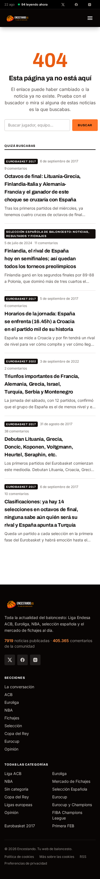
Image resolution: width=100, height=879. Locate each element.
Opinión (11, 749)
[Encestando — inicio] (17, 18)
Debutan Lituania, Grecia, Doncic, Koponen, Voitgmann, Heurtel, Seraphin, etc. (38, 446)
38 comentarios (16, 431)
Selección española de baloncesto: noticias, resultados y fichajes (47, 233)
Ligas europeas (18, 804)
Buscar (85, 125)
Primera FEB (63, 825)
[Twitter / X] (9, 660)
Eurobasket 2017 (21, 161)
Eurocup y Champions (72, 804)
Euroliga (11, 702)
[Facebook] (22, 660)
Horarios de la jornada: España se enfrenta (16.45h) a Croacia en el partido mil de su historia (39, 321)
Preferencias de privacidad (25, 863)
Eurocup (11, 741)
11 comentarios (46, 243)
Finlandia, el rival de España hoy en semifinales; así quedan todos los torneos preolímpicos (40, 258)
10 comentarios (16, 494)
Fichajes (11, 717)
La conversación (19, 686)
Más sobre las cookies (56, 857)
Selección (13, 725)
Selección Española (69, 789)
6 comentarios (15, 306)
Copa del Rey (16, 733)
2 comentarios (15, 368)
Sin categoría (16, 789)
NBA (8, 710)
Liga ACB (12, 773)
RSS (83, 857)
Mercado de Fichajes (71, 781)
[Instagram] (35, 660)
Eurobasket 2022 (21, 361)
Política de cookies (19, 857)
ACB (8, 694)
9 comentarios (15, 168)
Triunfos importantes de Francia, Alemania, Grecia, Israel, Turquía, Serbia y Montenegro (41, 384)
